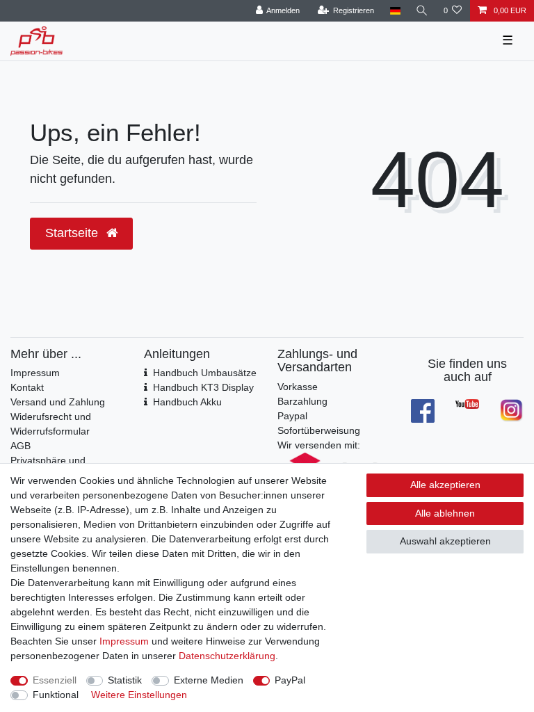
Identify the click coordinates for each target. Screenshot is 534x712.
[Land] (394, 11)
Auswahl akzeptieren (445, 541)
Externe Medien (208, 680)
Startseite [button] (73, 233)
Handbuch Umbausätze (205, 372)
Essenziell (54, 680)
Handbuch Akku (187, 401)
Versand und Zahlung (57, 401)
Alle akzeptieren (445, 484)
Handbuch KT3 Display (203, 387)
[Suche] (422, 11)
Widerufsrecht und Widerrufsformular (50, 424)
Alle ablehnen (445, 513)
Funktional (56, 694)
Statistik (125, 680)
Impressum (35, 372)
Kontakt (27, 387)
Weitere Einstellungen (139, 694)
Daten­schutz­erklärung (227, 655)
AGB (20, 445)
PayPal (290, 680)
